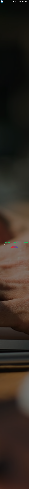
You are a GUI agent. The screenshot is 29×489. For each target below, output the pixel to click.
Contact (26, 1)
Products (23, 1)
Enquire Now (14, 248)
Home (13, 1)
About (16, 1)
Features (19, 1)
